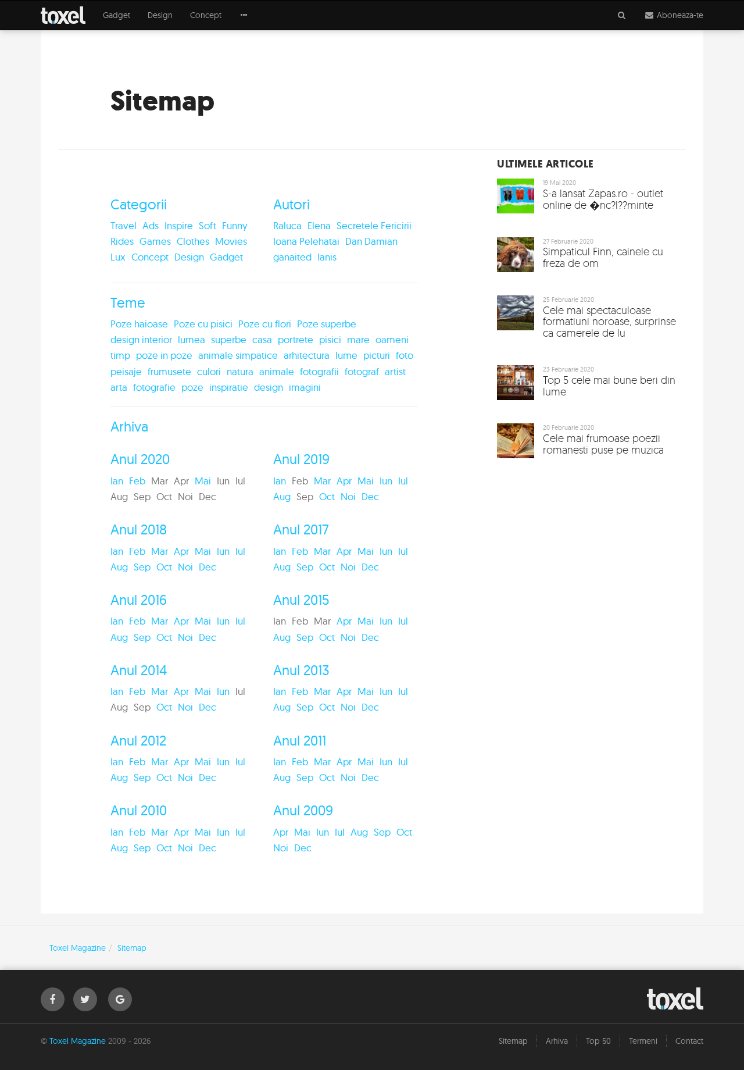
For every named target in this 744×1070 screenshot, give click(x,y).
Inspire (178, 225)
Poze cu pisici (203, 324)
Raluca (287, 225)
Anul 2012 (138, 740)
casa (262, 339)
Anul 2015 (301, 599)
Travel (123, 225)
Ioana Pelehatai (306, 241)
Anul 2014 (138, 670)
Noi (348, 496)
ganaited (292, 257)
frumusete (169, 371)
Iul (403, 481)
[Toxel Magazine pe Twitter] (85, 999)
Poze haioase (139, 324)
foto (404, 355)
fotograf (362, 371)
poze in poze (164, 355)
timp (120, 355)
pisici (330, 339)
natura (240, 371)
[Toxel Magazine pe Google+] (120, 999)
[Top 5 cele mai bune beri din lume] (587, 385)
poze (192, 387)
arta (118, 387)
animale (276, 371)
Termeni (643, 1041)
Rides (122, 241)
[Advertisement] (587, 554)
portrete (295, 339)
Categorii (138, 204)
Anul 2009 (303, 810)
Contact (689, 1041)
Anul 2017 (301, 529)
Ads (150, 225)
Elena (319, 225)
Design (160, 15)
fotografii (319, 371)
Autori (291, 204)
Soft (207, 225)
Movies (231, 241)
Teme (127, 302)
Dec (370, 496)
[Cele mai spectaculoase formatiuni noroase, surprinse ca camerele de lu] (587, 321)
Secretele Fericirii (374, 225)
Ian (116, 481)
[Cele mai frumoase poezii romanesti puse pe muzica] (587, 443)
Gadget (116, 15)
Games (155, 241)
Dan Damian (371, 241)
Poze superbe (326, 324)
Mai (203, 481)
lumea (191, 339)
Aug (282, 496)
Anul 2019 (301, 459)
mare (358, 339)
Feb (137, 481)
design (268, 387)
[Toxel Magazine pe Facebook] (53, 999)
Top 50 (598, 1041)
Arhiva (129, 426)
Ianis (327, 257)
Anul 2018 (138, 529)
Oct (327, 496)
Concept (205, 15)
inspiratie (228, 387)
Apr (344, 481)
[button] (244, 15)
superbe (228, 339)
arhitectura (307, 355)
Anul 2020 (140, 459)
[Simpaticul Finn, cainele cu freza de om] (587, 257)
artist (395, 371)
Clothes (193, 241)
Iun (386, 481)
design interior (141, 339)
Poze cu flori (264, 324)
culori (209, 371)
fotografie (154, 387)
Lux (118, 257)
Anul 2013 (301, 670)
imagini (305, 387)
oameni (392, 339)
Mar (322, 481)
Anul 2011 (299, 740)
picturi (376, 355)
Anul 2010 (138, 810)
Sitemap (513, 1041)
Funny (235, 225)
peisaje (126, 371)
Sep (142, 567)
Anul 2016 (138, 599)
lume (346, 355)
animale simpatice (238, 355)
